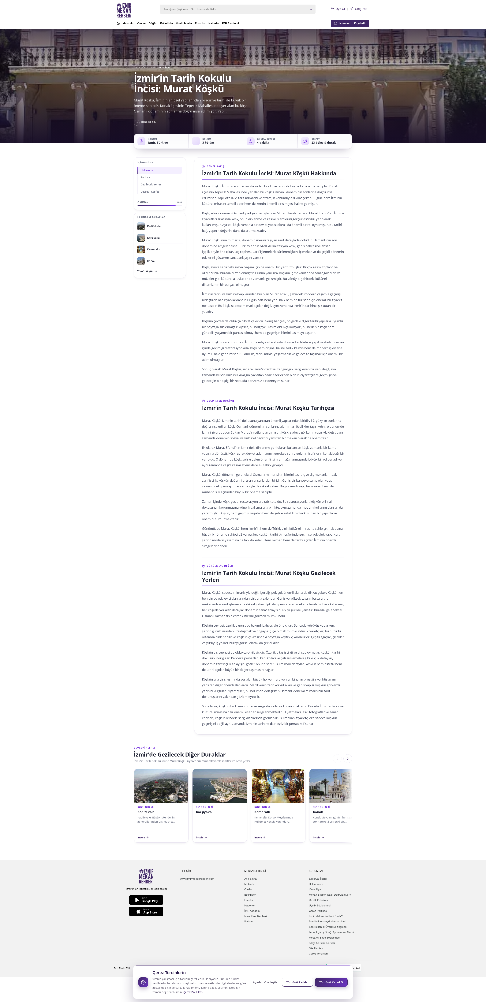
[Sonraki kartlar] (347, 758)
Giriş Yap (360, 8)
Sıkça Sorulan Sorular (322, 942)
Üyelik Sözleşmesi (320, 905)
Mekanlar (128, 23)
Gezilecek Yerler (151, 184)
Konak (318, 812)
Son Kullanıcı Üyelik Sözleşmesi (328, 926)
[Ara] (311, 9)
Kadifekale (146, 812)
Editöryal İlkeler (318, 878)
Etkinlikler (166, 23)
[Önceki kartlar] (337, 758)
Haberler (213, 23)
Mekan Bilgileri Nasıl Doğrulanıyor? (330, 894)
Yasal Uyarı (316, 889)
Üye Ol (340, 8)
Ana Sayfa (139, 67)
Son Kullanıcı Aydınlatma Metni (327, 921)
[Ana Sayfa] (118, 23)
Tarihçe (145, 177)
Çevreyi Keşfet (150, 191)
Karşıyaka (204, 812)
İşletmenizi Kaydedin (351, 23)
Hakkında (147, 170)
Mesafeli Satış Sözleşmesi (324, 937)
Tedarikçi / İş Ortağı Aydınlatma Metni (331, 932)
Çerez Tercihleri (318, 953)
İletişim (248, 921)
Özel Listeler (184, 23)
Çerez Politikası (318, 910)
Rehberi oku (148, 121)
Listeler (248, 899)
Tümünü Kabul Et (331, 982)
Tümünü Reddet (297, 982)
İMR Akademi (230, 23)
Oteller (141, 23)
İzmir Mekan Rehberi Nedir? (326, 916)
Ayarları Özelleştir (265, 982)
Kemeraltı (262, 812)
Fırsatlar (200, 23)
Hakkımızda (316, 884)
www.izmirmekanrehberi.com (197, 878)
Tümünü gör (145, 271)
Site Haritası (316, 948)
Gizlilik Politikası (318, 899)
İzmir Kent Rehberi (255, 916)
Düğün (153, 23)
